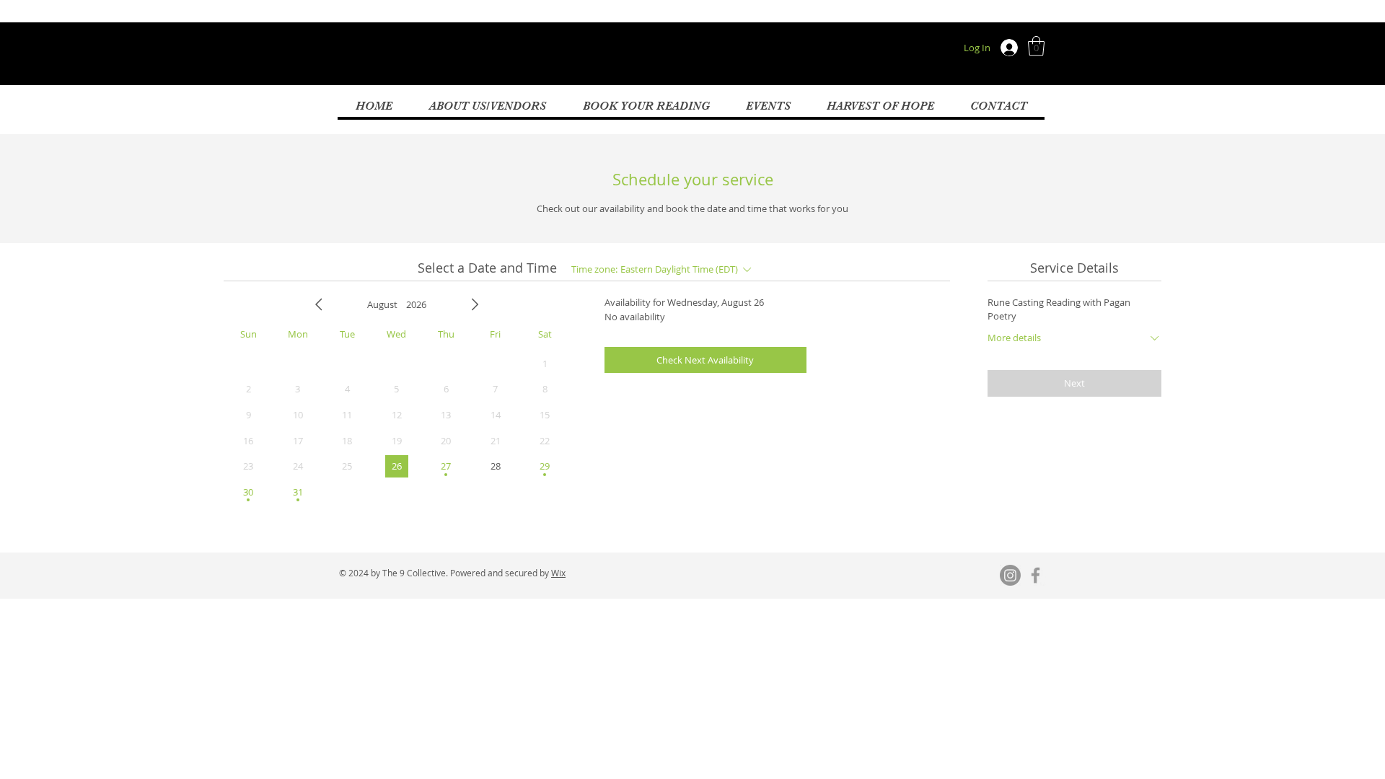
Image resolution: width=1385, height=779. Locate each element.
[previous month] (318, 304)
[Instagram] (1010, 575)
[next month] (474, 304)
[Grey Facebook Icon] (1035, 575)
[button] (1036, 46)
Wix (558, 572)
